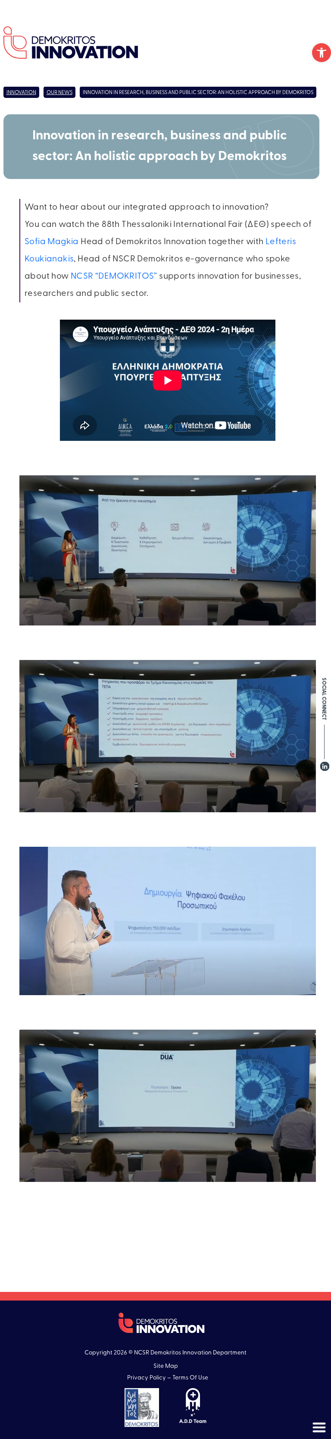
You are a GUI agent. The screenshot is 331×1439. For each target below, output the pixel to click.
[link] (321, 52)
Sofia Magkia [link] (52, 242)
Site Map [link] (165, 1366)
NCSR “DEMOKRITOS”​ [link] (114, 276)
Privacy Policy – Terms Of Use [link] (167, 1378)
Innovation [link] (21, 92)
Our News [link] (59, 92)
